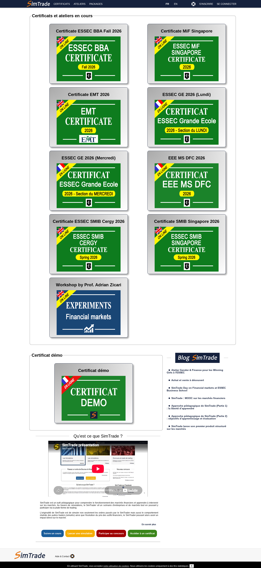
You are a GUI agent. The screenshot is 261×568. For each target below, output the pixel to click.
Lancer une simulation (80, 533)
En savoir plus (149, 524)
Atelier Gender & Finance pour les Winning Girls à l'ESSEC (195, 371)
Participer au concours (111, 533)
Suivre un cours (52, 533)
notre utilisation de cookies (116, 566)
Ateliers (79, 3)
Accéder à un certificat (142, 533)
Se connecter (226, 3)
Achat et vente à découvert (187, 380)
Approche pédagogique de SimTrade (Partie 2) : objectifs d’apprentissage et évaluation (197, 417)
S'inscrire (206, 3)
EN (175, 3)
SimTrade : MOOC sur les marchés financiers (198, 398)
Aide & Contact (62, 556)
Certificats (62, 3)
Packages (95, 3)
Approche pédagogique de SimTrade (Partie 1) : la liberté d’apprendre (197, 407)
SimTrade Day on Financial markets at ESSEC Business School (196, 389)
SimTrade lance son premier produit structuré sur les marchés (196, 427)
